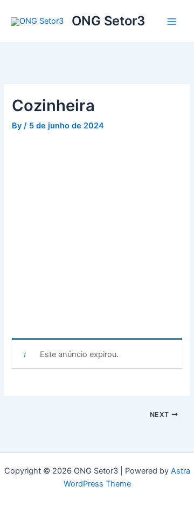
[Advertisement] (97, 237)
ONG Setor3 (108, 21)
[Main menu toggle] (172, 21)
